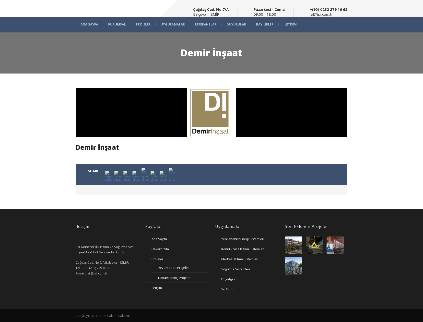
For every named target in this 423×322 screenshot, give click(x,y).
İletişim (290, 24)
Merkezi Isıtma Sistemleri (239, 259)
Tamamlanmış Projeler (174, 277)
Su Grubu (228, 289)
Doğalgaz (228, 279)
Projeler (143, 24)
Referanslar (205, 24)
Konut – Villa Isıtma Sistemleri (242, 249)
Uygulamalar (173, 24)
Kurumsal (117, 24)
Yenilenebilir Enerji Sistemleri (242, 239)
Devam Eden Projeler (173, 267)
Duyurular (236, 24)
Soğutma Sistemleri (235, 269)
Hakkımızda (160, 249)
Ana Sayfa (89, 24)
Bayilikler (264, 24)
